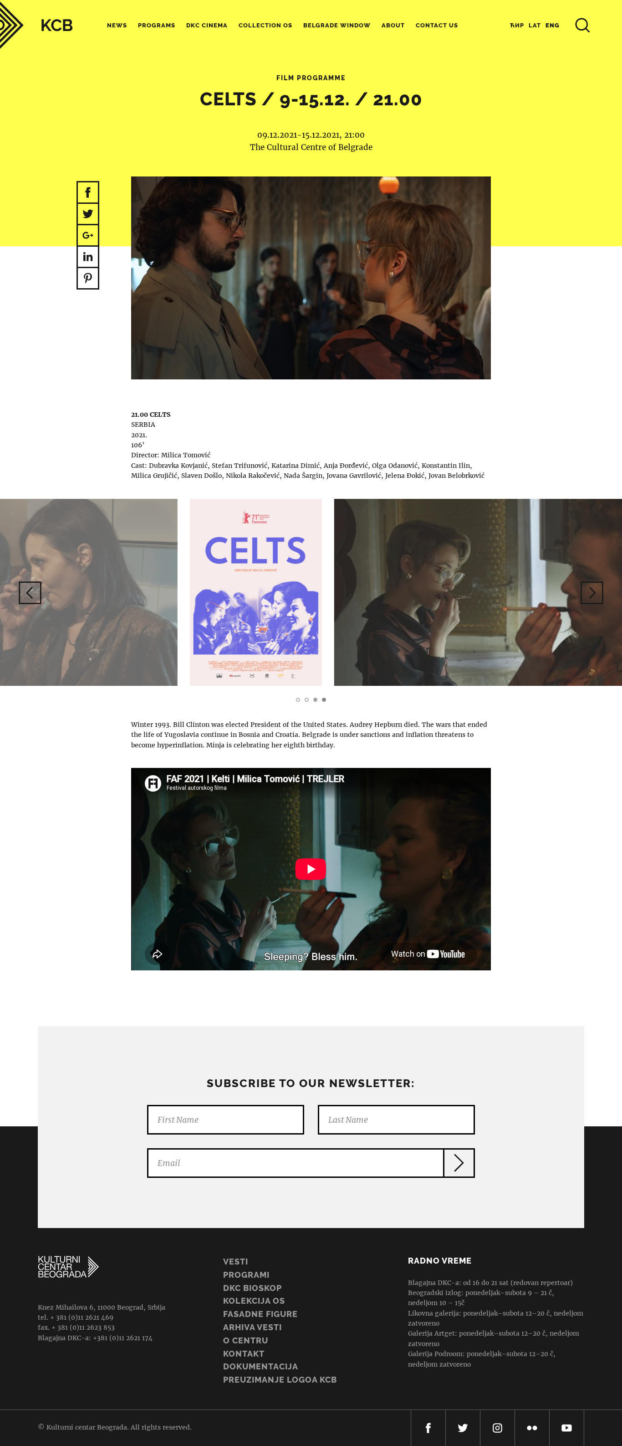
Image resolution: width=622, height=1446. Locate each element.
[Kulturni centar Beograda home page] (36, 25)
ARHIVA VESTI (252, 1327)
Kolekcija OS (254, 1301)
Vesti (235, 1261)
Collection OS (265, 25)
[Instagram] (497, 1428)
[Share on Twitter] (87, 214)
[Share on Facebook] (87, 192)
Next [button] (592, 592)
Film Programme (311, 78)
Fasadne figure (260, 1314)
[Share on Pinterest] (87, 279)
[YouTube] (566, 1428)
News (117, 25)
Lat (535, 25)
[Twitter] (463, 1428)
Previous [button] (30, 592)
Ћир (517, 25)
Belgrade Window (337, 25)
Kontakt (244, 1353)
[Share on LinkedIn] (87, 257)
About (393, 25)
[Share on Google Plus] (87, 236)
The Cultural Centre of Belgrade (311, 147)
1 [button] (298, 700)
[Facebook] (428, 1428)
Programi (246, 1275)
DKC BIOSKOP (252, 1288)
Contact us (437, 25)
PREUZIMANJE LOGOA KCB (280, 1379)
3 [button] (315, 700)
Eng (553, 25)
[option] (311, 592)
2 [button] (307, 700)
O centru (245, 1340)
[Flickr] (532, 1428)
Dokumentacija (260, 1366)
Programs (156, 25)
